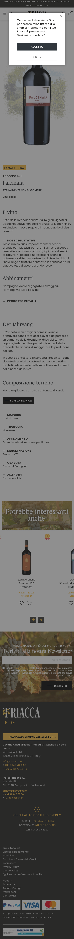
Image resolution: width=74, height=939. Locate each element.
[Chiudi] (61, 16)
